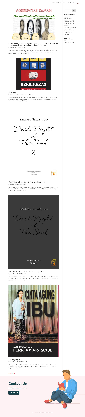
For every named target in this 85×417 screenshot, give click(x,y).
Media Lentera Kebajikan (47, 413)
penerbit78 (12, 47)
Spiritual (23, 184)
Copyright (34, 413)
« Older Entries (11, 373)
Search (74, 10)
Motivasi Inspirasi (32, 94)
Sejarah (23, 47)
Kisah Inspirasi (25, 94)
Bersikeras (12, 92)
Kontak (64, 2)
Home (53, 2)
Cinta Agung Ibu (14, 359)
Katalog (58, 2)
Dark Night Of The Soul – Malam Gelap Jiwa (25, 271)
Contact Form (14, 392)
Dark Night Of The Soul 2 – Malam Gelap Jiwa (26, 182)
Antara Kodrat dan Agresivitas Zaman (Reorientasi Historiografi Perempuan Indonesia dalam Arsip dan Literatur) (33, 44)
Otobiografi (24, 361)
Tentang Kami (70, 2)
